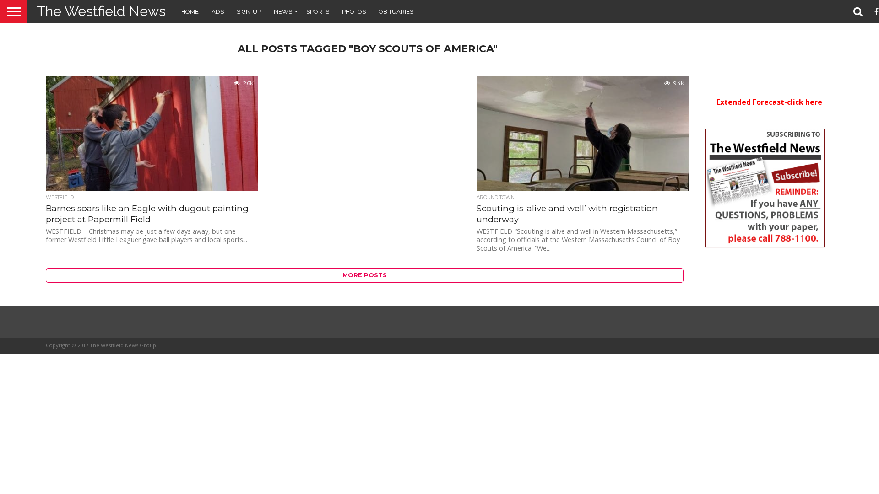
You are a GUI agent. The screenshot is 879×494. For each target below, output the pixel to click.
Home (190, 11)
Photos (354, 11)
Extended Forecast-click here (769, 102)
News (283, 11)
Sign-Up (249, 11)
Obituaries (396, 11)
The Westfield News (101, 11)
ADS (218, 11)
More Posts (364, 275)
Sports (317, 11)
